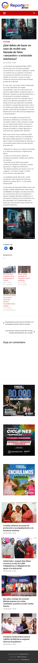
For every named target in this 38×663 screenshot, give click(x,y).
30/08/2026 (7, 533)
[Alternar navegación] (4, 13)
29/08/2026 (7, 609)
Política (7, 520)
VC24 (14, 63)
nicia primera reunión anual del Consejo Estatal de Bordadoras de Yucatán (19, 332)
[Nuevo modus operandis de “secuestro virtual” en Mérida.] (24, 269)
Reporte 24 (24, 654)
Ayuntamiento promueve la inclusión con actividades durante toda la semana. (19, 323)
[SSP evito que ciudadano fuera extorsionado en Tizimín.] (9, 269)
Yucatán (6, 42)
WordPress (25, 659)
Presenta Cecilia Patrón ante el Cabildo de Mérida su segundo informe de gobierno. (16, 639)
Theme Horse (21, 657)
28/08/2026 (7, 644)
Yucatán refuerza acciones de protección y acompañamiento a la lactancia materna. (18, 528)
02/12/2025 (7, 63)
